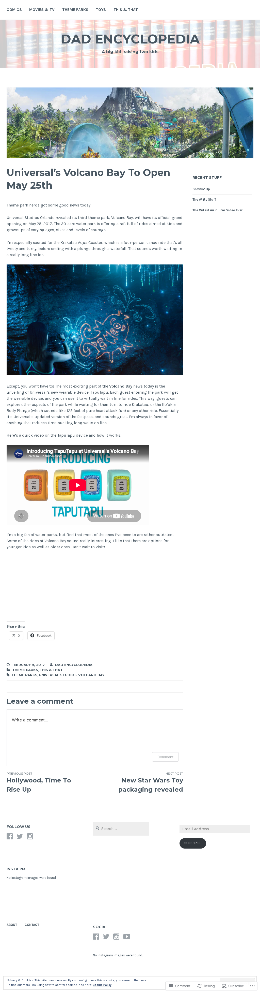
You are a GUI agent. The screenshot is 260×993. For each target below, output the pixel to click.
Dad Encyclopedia (130, 39)
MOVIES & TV (42, 9)
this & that (51, 670)
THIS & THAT (125, 9)
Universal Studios (58, 675)
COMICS (14, 9)
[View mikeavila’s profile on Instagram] (30, 836)
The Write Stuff (204, 199)
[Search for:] (121, 829)
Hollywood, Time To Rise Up (39, 782)
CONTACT (32, 925)
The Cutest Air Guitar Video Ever (217, 210)
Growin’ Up (201, 189)
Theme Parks (25, 670)
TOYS (101, 9)
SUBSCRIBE (192, 843)
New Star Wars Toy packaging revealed (150, 782)
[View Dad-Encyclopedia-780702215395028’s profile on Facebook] (10, 836)
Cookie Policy (102, 985)
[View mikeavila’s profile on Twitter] (20, 836)
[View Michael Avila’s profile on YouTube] (126, 936)
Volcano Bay (120, 386)
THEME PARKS (75, 9)
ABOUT (12, 925)
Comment (165, 757)
